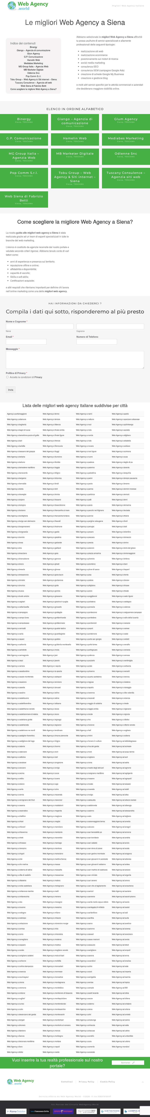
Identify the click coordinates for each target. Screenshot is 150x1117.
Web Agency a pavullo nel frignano (90, 510)
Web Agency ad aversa (121, 928)
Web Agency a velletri (120, 639)
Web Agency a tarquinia (121, 473)
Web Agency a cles (14, 902)
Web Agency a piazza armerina (88, 553)
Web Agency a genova (52, 558)
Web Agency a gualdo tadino (54, 628)
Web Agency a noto (84, 440)
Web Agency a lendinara (52, 730)
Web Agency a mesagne (52, 902)
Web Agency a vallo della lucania (125, 617)
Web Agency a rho (83, 719)
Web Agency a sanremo (85, 896)
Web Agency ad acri (120, 757)
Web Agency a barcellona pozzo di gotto (23, 435)
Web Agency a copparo (16, 944)
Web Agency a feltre (15, 1052)
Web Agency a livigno (51, 741)
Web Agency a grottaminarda (54, 617)
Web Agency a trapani (120, 569)
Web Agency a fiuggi (51, 451)
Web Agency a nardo (51, 1052)
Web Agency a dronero (16, 1025)
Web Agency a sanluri (84, 891)
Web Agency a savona (85, 955)
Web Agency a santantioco (86, 912)
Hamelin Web (33, 59)
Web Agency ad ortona (121, 1009)
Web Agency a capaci (15, 639)
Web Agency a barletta (16, 446)
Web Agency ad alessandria (123, 810)
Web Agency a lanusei (52, 687)
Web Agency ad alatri (120, 789)
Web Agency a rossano (85, 778)
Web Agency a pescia (84, 542)
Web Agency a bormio (16, 537)
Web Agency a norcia (84, 435)
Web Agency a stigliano (121, 435)
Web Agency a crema (15, 982)
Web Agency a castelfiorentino (19, 703)
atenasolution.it (21, 1111)
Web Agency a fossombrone (54, 505)
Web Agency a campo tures (18, 617)
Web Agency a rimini (84, 735)
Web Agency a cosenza (16, 971)
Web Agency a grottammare (54, 623)
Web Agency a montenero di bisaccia (57, 993)
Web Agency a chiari (15, 821)
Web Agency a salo (83, 816)
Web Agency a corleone (16, 960)
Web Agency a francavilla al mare (56, 510)
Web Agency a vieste (120, 703)
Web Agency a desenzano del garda (21, 1014)
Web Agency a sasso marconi (88, 939)
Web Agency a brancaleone (18, 558)
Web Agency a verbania (121, 666)
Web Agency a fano (15, 1046)
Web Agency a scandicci (86, 960)
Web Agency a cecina (15, 773)
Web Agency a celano (15, 784)
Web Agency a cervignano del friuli (21, 800)
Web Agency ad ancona (121, 832)
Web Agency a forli (50, 489)
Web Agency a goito (51, 585)
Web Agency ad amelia (121, 821)
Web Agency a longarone (53, 762)
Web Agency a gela (50, 553)
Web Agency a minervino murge (55, 923)
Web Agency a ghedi (51, 564)
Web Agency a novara (85, 446)
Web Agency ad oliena (121, 998)
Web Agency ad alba (120, 794)
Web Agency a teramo (120, 483)
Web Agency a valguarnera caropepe (127, 612)
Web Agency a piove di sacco (87, 569)
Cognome (80, 331)
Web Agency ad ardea (121, 864)
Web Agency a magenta (52, 810)
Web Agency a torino (120, 542)
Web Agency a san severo (86, 880)
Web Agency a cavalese (16, 762)
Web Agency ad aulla (120, 918)
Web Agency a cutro (15, 1009)
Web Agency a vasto (120, 633)
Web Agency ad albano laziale (124, 800)
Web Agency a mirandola (53, 934)
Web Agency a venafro (121, 644)
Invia (10, 389)
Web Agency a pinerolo (85, 558)
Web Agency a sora (84, 1041)
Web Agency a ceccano (16, 767)
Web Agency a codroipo (16, 918)
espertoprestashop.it (71, 1111)
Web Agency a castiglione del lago (21, 741)
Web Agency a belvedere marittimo (21, 467)
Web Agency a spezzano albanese (126, 419)
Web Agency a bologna (16, 505)
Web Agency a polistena (85, 601)
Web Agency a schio (84, 966)
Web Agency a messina (52, 907)
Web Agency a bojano (16, 499)
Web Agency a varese (120, 628)
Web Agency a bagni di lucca (18, 430)
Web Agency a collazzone (17, 923)
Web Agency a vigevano (121, 708)
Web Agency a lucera (51, 778)
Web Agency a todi (119, 526)
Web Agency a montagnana (54, 982)
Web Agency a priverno (85, 671)
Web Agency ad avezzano (122, 934)
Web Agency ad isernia (121, 977)
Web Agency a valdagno (121, 601)
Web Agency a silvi (83, 1014)
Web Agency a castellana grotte (19, 719)
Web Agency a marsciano (53, 853)
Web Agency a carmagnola (18, 655)
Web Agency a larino (51, 692)
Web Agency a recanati (85, 698)
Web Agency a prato (84, 666)
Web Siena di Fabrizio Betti (33, 85)
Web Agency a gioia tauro (53, 574)
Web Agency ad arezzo (121, 869)
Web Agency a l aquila (52, 666)
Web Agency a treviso (120, 580)
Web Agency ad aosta (120, 848)
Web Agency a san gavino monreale (90, 853)
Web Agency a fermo (51, 413)
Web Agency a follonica (52, 478)
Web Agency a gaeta (51, 531)
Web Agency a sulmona (121, 451)
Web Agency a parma (84, 489)
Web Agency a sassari (85, 934)
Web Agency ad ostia (120, 1025)
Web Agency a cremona (16, 987)
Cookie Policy (107, 1082)
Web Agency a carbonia (16, 644)
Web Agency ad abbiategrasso (124, 741)
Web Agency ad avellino (121, 923)
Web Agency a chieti (15, 837)
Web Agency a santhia (85, 918)
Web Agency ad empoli (121, 950)
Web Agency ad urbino (121, 1041)
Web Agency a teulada (121, 510)
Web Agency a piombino (86, 564)
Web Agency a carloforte (17, 649)
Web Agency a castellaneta (18, 725)
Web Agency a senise (84, 982)
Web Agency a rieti (83, 730)
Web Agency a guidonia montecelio (57, 644)
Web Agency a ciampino (16, 848)
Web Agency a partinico (85, 494)
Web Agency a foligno (51, 473)
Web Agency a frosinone (52, 526)
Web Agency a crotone (16, 993)
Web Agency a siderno (85, 1003)
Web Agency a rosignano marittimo (90, 773)
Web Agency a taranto (120, 467)
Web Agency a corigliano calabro (20, 955)
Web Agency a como (15, 934)
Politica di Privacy (16, 373)
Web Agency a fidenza (52, 424)
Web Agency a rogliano (85, 757)
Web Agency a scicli (84, 971)
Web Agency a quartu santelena (89, 676)
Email (9, 336)
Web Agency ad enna (120, 955)
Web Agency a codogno (16, 912)
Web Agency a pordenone (86, 633)
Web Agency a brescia (16, 569)
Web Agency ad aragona (122, 853)
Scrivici (125, 1062)
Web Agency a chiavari (16, 826)
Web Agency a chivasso (16, 842)
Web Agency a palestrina (86, 473)
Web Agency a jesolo (51, 660)
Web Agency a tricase (120, 585)
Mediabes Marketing (33, 63)
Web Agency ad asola (120, 902)
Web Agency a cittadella (16, 880)
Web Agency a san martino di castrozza (91, 869)
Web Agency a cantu (15, 633)
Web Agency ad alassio (121, 784)
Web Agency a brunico (16, 585)
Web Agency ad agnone (121, 767)
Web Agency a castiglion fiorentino (21, 735)
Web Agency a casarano (17, 682)
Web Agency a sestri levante (87, 993)
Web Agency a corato (15, 950)
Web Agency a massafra (52, 869)
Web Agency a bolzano (16, 510)
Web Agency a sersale (85, 987)
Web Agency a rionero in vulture (89, 741)
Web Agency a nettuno (85, 419)
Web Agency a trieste (120, 591)
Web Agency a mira (50, 928)
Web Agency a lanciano (52, 682)
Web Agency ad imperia (121, 971)
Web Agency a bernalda (16, 483)
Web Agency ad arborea (121, 859)
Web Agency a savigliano (86, 950)
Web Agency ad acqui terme (123, 751)
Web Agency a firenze (51, 440)
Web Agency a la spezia (52, 671)
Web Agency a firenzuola (53, 446)
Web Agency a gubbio (51, 639)
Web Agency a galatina (52, 537)
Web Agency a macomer (52, 800)
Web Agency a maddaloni (53, 805)
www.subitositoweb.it (118, 1111)
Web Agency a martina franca (54, 859)
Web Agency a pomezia (85, 607)
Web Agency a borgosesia (17, 531)
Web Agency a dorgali (16, 1020)
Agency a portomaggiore (17, 413)
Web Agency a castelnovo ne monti (21, 730)
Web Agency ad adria (120, 762)
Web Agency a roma (84, 762)
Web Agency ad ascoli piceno (123, 896)
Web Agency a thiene (120, 515)
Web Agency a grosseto (52, 607)
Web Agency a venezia (121, 649)
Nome (8, 331)
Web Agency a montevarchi (54, 1014)
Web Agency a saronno (85, 928)
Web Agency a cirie (14, 859)
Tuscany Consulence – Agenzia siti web (33, 82)
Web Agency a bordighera (17, 515)
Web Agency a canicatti (16, 628)
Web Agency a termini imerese (124, 489)
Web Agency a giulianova (53, 580)
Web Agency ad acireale (121, 746)
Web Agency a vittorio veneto (123, 725)
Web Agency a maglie (51, 821)
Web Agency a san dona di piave (89, 848)
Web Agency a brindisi (16, 580)
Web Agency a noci (83, 424)
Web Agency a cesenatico (17, 810)
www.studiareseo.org (94, 1111)
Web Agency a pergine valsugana (89, 521)
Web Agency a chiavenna (17, 832)
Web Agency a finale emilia (53, 430)
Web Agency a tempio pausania (124, 478)
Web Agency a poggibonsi (86, 596)
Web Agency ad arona (121, 880)
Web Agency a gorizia (51, 591)
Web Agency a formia (51, 494)
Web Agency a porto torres (86, 644)
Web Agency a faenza (15, 1036)
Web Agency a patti (83, 499)
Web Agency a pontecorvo (86, 612)
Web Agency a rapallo (85, 687)
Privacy (38, 377)
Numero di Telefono (87, 336)
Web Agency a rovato (84, 784)
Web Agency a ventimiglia (122, 660)
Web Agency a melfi (51, 891)
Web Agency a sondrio (85, 1036)
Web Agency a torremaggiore (123, 553)
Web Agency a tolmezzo (121, 537)
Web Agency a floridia (51, 462)
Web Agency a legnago (52, 719)
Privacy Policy (86, 1082)
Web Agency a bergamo (16, 478)
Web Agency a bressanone (18, 574)
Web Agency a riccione (85, 725)
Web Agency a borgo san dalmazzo (21, 521)
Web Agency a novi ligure (86, 451)
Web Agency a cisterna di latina (19, 869)
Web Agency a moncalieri (53, 966)
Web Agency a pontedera (86, 617)
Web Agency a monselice (53, 977)
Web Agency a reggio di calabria (89, 703)
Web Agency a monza (51, 1030)
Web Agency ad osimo (121, 1020)
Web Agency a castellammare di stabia (22, 714)
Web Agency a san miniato (86, 875)
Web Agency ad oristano (121, 1003)
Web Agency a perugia (85, 526)
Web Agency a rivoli (84, 751)
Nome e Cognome (16, 321)
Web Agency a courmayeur (18, 977)
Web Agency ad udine (120, 1030)
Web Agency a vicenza (121, 698)
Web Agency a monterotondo (54, 1003)
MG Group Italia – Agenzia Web (33, 66)
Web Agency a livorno (51, 746)
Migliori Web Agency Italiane (128, 6)
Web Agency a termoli (120, 494)
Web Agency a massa (51, 864)
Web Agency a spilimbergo (122, 424)
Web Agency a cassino (16, 692)
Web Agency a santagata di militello (90, 907)
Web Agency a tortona (120, 558)
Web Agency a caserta (16, 687)
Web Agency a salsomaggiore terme (90, 821)
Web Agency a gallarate (52, 542)
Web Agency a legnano (52, 725)
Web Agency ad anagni (121, 826)
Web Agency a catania (16, 746)
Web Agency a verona (120, 676)
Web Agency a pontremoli (86, 623)
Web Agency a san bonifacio (87, 837)
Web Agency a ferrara (51, 419)
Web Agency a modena (52, 939)
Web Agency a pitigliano (85, 585)
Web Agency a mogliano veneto (55, 950)
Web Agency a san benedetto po (89, 832)
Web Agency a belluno (16, 462)
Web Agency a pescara (85, 537)
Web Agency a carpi (15, 660)
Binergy (33, 47)
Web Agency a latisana (52, 703)
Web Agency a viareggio (121, 687)
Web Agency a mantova (52, 848)
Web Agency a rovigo (84, 794)
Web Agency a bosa (15, 542)
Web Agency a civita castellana (19, 885)
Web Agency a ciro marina (17, 864)
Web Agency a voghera (121, 730)
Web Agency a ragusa (85, 682)
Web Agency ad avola (120, 939)
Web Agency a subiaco (121, 446)
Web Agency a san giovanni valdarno (91, 864)
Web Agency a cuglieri (16, 998)
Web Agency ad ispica (121, 982)
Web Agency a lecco (51, 714)
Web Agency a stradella (121, 440)
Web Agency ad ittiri (120, 987)
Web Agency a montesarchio (54, 1009)
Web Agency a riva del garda (87, 746)
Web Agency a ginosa (51, 569)
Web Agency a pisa (83, 574)
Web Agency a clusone (16, 907)
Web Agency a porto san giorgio (89, 639)
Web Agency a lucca (51, 773)
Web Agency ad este (120, 966)
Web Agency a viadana (121, 682)
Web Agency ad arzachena (122, 885)
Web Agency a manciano (53, 826)
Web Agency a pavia (84, 505)
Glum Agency (33, 53)
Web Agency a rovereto (85, 789)
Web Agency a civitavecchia (18, 896)
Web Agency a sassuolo (85, 944)
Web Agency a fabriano (16, 1030)
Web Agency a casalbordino (18, 671)
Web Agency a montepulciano (55, 998)
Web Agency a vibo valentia (123, 692)
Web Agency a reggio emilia (87, 708)
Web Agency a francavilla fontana (56, 515)
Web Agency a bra (14, 548)
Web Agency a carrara (16, 666)
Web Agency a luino (51, 789)
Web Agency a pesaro (85, 531)
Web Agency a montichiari (53, 1020)
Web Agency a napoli (51, 1046)
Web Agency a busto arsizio (18, 596)
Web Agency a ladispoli (52, 676)
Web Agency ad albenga (122, 805)
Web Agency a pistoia (84, 580)
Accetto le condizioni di (26, 377)
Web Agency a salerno (85, 810)
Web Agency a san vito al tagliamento (91, 885)
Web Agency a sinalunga (86, 1020)
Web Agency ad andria (121, 837)
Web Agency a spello (120, 413)
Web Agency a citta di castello (19, 875)
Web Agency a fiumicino (52, 456)
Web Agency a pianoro (85, 548)
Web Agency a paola (84, 483)
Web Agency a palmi (84, 478)
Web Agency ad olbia (120, 993)
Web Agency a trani (119, 564)
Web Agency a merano (52, 896)
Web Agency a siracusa (85, 1030)
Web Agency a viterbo (120, 719)
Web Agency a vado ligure (122, 596)
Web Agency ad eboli (120, 944)
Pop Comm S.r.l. (33, 76)
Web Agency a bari (14, 440)
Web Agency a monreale (52, 971)
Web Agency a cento (15, 789)
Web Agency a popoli (84, 628)
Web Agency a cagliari (16, 601)
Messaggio (12, 349)
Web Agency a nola (84, 430)
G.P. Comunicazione (33, 56)
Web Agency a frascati (51, 521)
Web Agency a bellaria (16, 456)
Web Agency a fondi (51, 483)
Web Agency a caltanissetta (18, 607)
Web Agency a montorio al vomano (57, 1025)
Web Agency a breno (15, 564)
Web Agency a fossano (52, 499)
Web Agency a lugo (50, 784)
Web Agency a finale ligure (53, 435)
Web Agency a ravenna (85, 692)
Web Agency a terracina (121, 505)
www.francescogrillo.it (47, 1111)
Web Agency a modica (52, 944)
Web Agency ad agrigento (122, 773)
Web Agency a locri (50, 751)
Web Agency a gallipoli (52, 548)
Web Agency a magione (52, 816)
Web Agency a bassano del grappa (21, 451)
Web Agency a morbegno (53, 1036)
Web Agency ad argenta (121, 875)
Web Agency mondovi (120, 1046)
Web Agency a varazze (121, 623)
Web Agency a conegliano (17, 939)
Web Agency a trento (120, 574)
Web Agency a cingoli (15, 853)
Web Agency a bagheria (16, 424)
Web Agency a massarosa (53, 875)
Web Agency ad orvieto (121, 1014)
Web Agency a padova (85, 462)
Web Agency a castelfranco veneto (21, 708)
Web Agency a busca (15, 591)
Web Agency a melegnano (53, 885)
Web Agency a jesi (50, 655)
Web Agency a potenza (85, 655)
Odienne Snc (33, 72)
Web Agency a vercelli (121, 671)
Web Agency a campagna (17, 612)
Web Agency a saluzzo (85, 826)
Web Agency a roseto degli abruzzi (90, 767)
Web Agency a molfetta (52, 960)
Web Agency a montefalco (53, 987)
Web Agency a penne (84, 515)
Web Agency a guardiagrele (54, 633)
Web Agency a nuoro (84, 456)
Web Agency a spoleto (121, 430)
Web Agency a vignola (121, 714)
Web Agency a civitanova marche (20, 891)
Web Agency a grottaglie (52, 612)
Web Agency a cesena (16, 805)
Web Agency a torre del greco (123, 548)
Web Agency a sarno (84, 923)
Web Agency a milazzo (52, 918)
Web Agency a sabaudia (86, 800)
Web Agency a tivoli (120, 521)
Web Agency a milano (51, 912)
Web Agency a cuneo (15, 1003)
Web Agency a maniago (52, 842)
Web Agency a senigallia (86, 977)
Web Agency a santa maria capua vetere (92, 902)
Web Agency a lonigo (51, 767)
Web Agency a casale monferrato (20, 676)
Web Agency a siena (84, 1009)
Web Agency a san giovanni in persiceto (92, 859)
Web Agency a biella (15, 489)
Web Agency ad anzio (120, 842)
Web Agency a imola (51, 649)
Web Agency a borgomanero (18, 526)
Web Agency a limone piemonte (55, 735)
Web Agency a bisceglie (16, 494)
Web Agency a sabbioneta (86, 805)
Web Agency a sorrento (85, 1046)
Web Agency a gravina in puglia (55, 601)
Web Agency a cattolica (16, 757)
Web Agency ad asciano (121, 891)
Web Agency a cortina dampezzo (20, 966)
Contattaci (67, 1082)
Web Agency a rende (84, 714)
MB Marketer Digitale (33, 69)
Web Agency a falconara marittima (20, 1041)
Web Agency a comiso (16, 928)
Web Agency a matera (51, 880)
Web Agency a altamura (16, 419)
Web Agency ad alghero (121, 816)
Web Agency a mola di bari (53, 955)
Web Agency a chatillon (16, 816)
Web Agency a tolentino (121, 531)
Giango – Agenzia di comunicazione (33, 50)
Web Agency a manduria (52, 832)
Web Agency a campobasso (18, 623)
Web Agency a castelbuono (18, 698)
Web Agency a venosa (121, 655)
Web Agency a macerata (52, 794)
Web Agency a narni (84, 413)
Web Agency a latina (51, 698)
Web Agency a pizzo (84, 591)
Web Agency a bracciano (17, 553)
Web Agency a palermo (85, 467)
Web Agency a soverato (85, 1052)
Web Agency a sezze (84, 998)
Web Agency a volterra (121, 735)
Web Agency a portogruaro (86, 649)
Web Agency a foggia (51, 467)
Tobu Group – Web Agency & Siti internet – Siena (33, 79)
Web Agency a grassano (52, 596)
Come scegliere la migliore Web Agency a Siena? (33, 89)
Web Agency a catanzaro (17, 751)
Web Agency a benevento (17, 473)
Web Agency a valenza (121, 607)
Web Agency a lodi (50, 757)
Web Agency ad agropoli (122, 778)
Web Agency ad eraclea (121, 960)
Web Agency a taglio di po (122, 462)
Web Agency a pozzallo (85, 660)
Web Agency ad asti (120, 912)
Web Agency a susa (120, 456)
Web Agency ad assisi (120, 907)
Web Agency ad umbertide (122, 1036)
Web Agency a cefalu (15, 778)
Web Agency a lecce (51, 708)
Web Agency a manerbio (52, 837)
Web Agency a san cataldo (86, 842)
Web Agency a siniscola (85, 1025)
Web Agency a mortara (52, 1041)
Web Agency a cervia (15, 794)
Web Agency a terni (119, 499)
